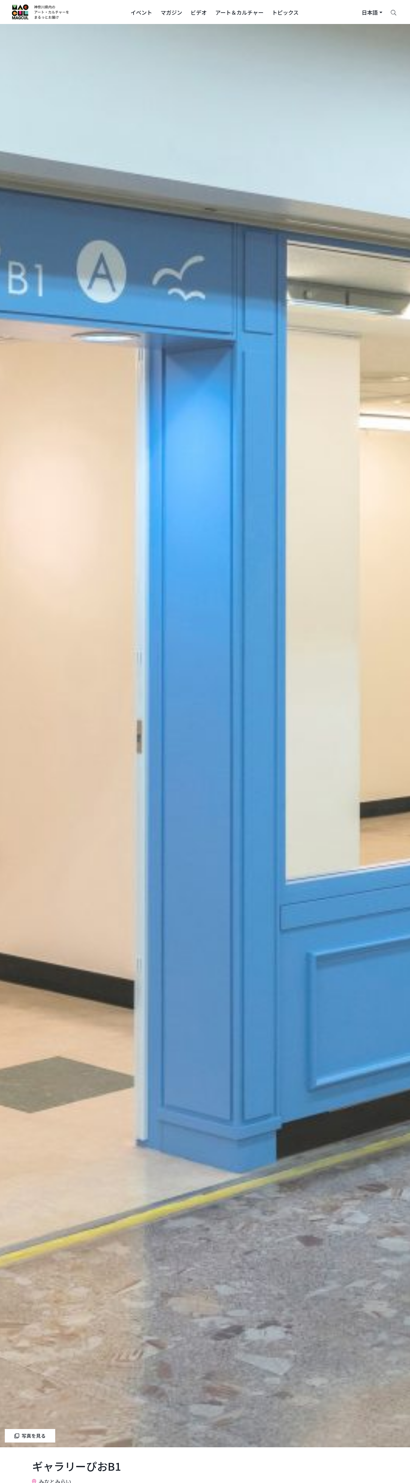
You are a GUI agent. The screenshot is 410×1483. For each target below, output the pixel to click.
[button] (141, 12)
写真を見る (34, 1435)
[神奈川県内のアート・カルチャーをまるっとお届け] (41, 11)
